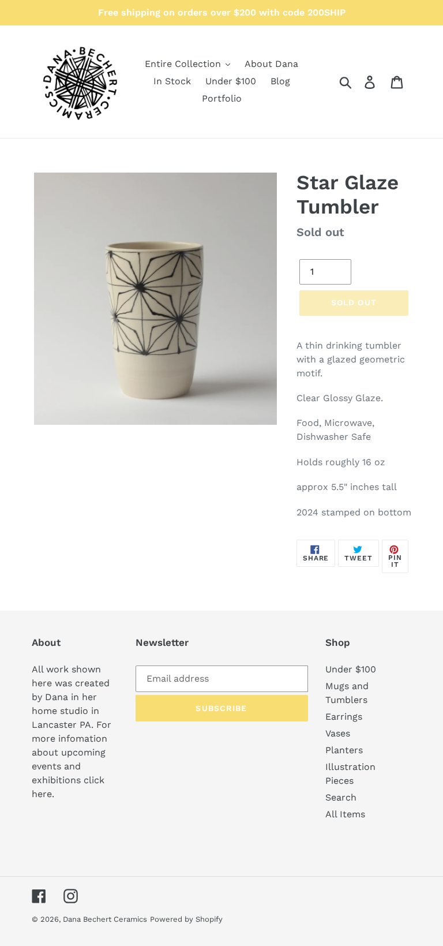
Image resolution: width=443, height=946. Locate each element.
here (42, 793)
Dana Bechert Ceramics (105, 919)
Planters (344, 750)
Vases (337, 733)
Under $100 (350, 669)
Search (340, 797)
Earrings (343, 716)
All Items (345, 814)
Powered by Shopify (186, 919)
